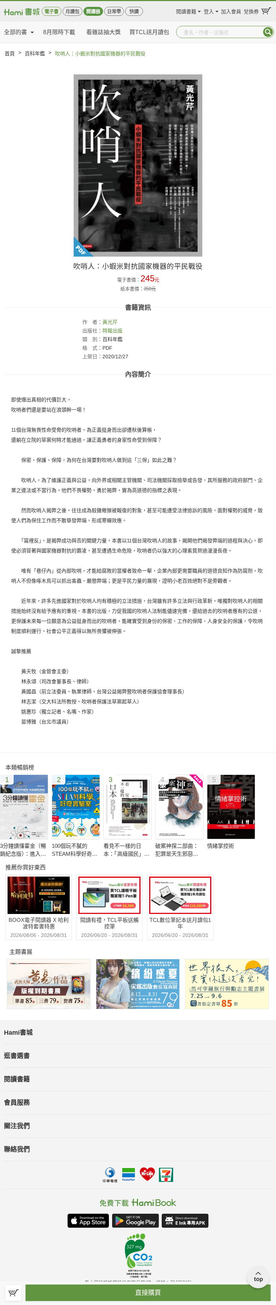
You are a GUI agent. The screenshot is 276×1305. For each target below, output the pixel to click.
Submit (268, 32)
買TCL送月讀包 (149, 32)
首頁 (10, 53)
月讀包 (72, 11)
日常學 (114, 11)
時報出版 (112, 331)
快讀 (134, 11)
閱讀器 (93, 11)
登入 (209, 11)
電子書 (52, 11)
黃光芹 (110, 322)
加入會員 (231, 11)
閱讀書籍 (186, 11)
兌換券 (251, 11)
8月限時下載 (59, 32)
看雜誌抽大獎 (103, 32)
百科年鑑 (35, 53)
